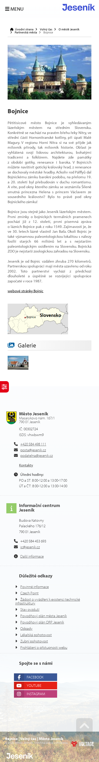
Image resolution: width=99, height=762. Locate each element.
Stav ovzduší (29, 609)
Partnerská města (26, 32)
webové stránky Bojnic (25, 290)
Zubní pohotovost (34, 641)
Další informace (32, 556)
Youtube (34, 685)
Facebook (35, 677)
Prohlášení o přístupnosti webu (43, 647)
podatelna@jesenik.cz (36, 455)
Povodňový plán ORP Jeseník (42, 622)
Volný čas (46, 29)
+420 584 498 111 (33, 444)
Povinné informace (34, 586)
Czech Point (29, 593)
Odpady (26, 628)
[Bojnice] (49, 72)
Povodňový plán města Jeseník (43, 615)
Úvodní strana (78, 7)
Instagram (36, 693)
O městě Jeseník (69, 29)
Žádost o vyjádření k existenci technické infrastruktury (47, 601)
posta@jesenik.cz (33, 449)
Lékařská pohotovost (36, 634)
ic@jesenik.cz (30, 546)
